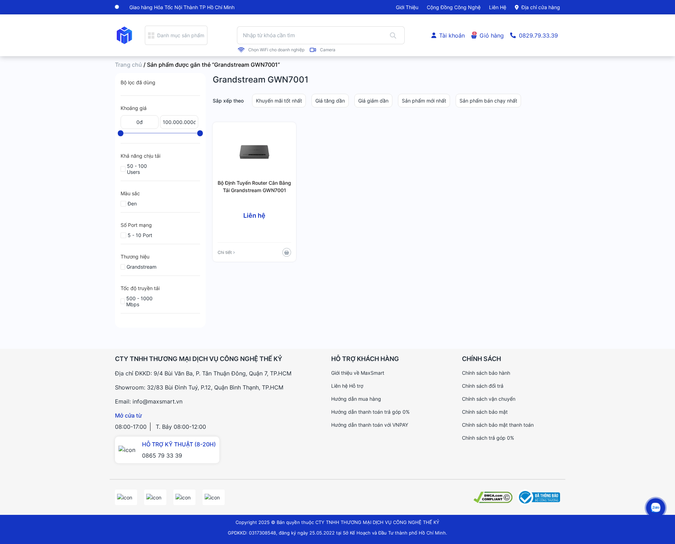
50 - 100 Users (137, 169)
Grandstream (141, 267)
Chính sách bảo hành (486, 373)
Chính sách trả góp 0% (488, 438)
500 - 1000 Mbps (139, 301)
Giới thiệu (407, 7)
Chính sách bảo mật (485, 412)
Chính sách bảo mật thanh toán (498, 425)
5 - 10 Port (140, 235)
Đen (132, 204)
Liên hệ (497, 7)
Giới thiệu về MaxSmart (357, 373)
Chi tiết (225, 252)
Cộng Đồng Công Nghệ (454, 7)
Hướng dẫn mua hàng (356, 399)
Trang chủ (128, 64)
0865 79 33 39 (162, 455)
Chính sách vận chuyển (488, 399)
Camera (327, 50)
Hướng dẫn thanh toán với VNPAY (369, 425)
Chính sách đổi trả (482, 386)
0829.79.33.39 (538, 35)
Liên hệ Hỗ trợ (347, 386)
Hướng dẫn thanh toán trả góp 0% (370, 412)
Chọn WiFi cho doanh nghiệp (276, 50)
